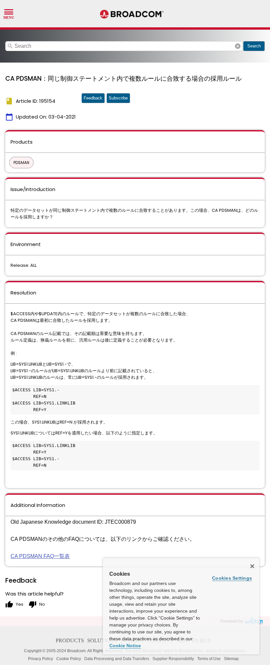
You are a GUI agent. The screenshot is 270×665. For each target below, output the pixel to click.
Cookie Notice (125, 645)
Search (254, 45)
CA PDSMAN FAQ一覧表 (40, 556)
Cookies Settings (232, 578)
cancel (237, 46)
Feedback (93, 98)
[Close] (252, 566)
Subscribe (118, 98)
